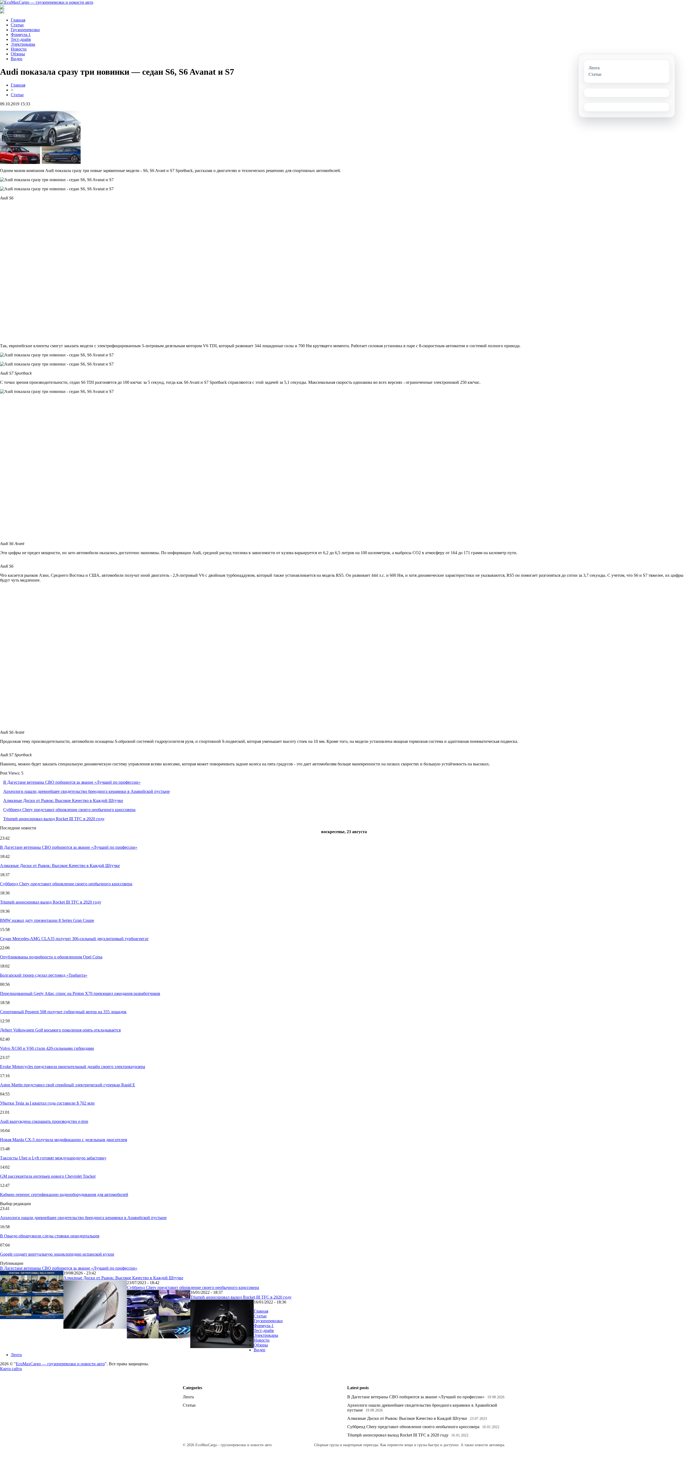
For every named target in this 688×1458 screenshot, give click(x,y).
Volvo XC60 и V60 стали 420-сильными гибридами (47, 1048)
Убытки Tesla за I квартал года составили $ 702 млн (47, 1103)
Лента (16, 1354)
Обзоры (18, 54)
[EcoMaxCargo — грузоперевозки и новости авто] (46, 2)
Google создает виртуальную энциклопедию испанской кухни (57, 1254)
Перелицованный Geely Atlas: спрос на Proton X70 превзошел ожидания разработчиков (80, 993)
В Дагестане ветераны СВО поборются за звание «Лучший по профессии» (72, 782)
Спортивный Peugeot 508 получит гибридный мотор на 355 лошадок (63, 1011)
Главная (18, 20)
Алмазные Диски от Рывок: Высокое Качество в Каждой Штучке (63, 800)
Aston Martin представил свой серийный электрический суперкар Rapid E (67, 1085)
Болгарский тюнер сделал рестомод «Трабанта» (43, 975)
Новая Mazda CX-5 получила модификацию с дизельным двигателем (63, 1139)
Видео (16, 58)
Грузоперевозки (25, 29)
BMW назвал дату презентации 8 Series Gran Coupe (47, 920)
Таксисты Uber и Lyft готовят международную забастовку (53, 1158)
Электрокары (23, 44)
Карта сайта (11, 1368)
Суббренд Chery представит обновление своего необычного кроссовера (69, 809)
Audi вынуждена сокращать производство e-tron (44, 1121)
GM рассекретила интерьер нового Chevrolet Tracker (48, 1176)
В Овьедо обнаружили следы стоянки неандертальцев (49, 1236)
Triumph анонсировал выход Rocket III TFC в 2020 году (54, 818)
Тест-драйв (21, 39)
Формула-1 (21, 34)
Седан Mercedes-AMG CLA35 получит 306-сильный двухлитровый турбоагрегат (74, 938)
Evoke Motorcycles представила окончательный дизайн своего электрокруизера (72, 1066)
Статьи (17, 25)
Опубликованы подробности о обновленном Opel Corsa (51, 957)
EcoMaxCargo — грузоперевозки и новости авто (60, 1364)
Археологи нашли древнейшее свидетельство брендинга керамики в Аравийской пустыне (86, 791)
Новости (19, 49)
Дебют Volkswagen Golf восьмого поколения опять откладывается (60, 1030)
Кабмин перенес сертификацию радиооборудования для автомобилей (64, 1194)
